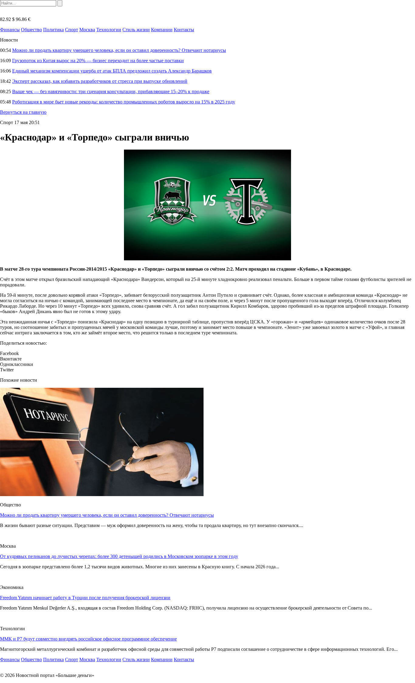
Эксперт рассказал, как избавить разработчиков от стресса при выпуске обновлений (99, 81)
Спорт (71, 29)
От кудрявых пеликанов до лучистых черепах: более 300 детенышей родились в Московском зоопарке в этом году (119, 556)
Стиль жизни (136, 29)
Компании (162, 29)
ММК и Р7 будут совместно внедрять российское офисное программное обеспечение (88, 638)
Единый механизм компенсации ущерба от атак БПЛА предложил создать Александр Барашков (112, 70)
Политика (53, 29)
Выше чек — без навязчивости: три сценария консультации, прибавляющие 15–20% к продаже (110, 91)
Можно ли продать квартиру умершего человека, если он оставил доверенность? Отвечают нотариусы (119, 50)
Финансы (10, 29)
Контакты (184, 29)
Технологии (108, 29)
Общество (31, 29)
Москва (87, 29)
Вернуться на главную (23, 112)
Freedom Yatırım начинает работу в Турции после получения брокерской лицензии (85, 597)
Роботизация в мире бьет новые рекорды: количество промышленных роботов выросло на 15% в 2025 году (123, 101)
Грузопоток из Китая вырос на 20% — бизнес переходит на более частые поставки (98, 60)
